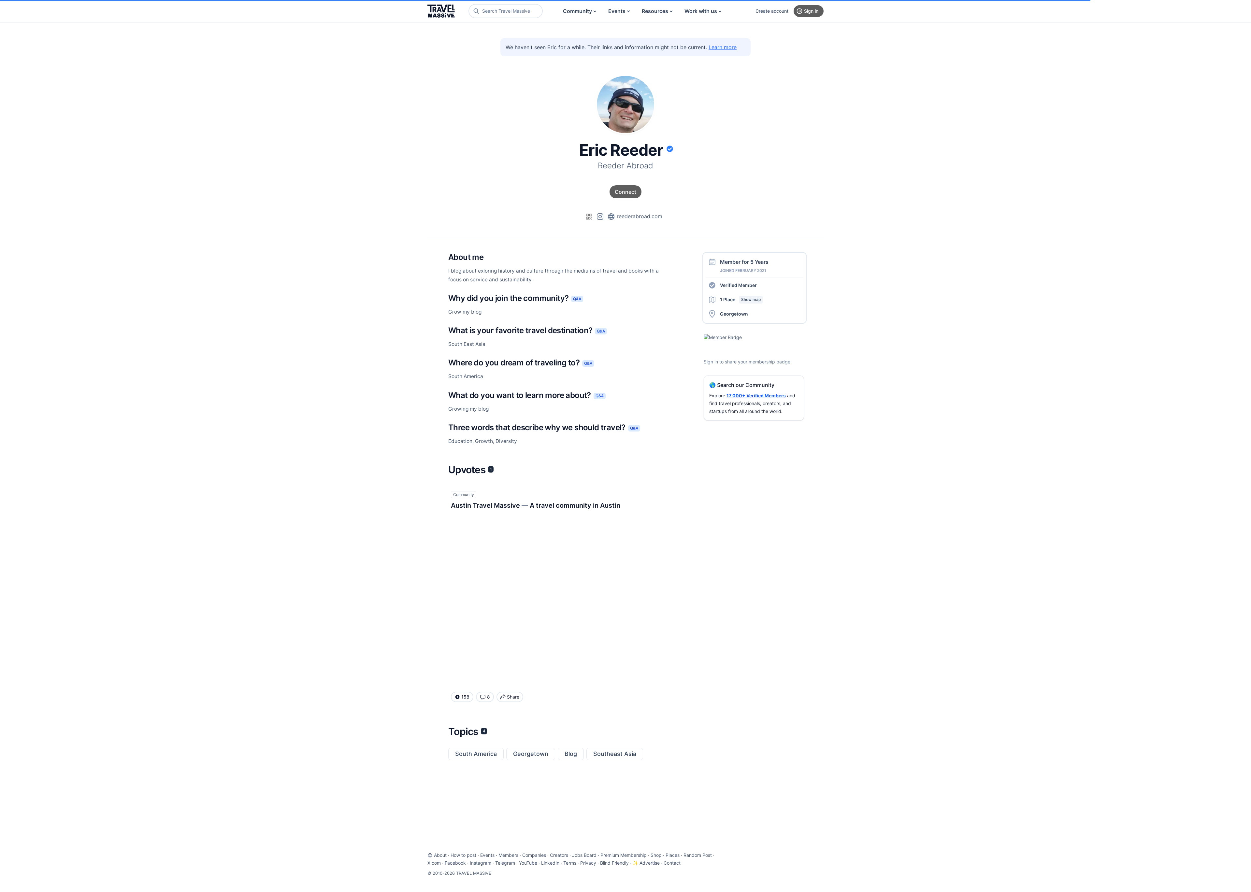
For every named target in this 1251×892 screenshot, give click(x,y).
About (440, 855)
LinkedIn (550, 863)
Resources (655, 11)
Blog (571, 753)
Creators (559, 855)
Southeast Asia (614, 753)
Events (617, 11)
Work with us (700, 11)
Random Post (697, 855)
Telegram (505, 863)
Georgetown (530, 753)
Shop (656, 855)
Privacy (588, 863)
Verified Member (738, 285)
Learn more (723, 47)
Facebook (455, 863)
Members (508, 855)
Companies (534, 855)
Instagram (480, 863)
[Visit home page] (441, 11)
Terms (569, 863)
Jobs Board (584, 855)
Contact (672, 863)
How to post (463, 855)
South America (476, 753)
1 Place (740, 299)
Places (673, 855)
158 (465, 697)
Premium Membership (623, 855)
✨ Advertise (646, 863)
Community (577, 11)
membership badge (769, 361)
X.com (434, 863)
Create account (771, 11)
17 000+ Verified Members (756, 395)
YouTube (528, 863)
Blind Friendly (614, 863)
